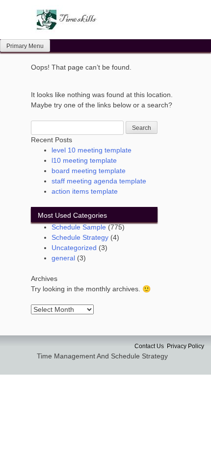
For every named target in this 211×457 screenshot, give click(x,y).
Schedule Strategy (80, 237)
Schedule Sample (79, 227)
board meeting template (89, 171)
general (63, 258)
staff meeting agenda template (99, 181)
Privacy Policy (185, 346)
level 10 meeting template (92, 150)
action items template (85, 191)
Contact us (149, 346)
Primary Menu (25, 46)
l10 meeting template (84, 160)
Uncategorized (74, 248)
